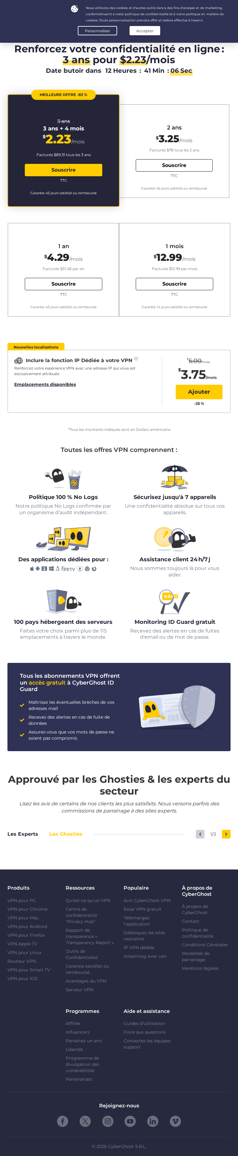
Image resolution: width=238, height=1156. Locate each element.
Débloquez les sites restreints (144, 936)
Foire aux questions (145, 1032)
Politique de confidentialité (197, 933)
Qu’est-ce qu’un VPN (88, 900)
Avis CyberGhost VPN (147, 900)
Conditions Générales (205, 945)
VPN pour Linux (24, 952)
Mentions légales (200, 968)
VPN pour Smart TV (28, 970)
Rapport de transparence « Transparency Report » (90, 936)
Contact (190, 921)
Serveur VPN (79, 989)
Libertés (74, 1049)
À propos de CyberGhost (195, 909)
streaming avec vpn (145, 956)
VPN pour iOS (22, 978)
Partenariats (79, 1079)
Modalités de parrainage (195, 956)
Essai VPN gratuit (142, 909)
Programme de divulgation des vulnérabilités (82, 1064)
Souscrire (63, 170)
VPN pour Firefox (26, 935)
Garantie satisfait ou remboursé (87, 969)
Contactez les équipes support (147, 1044)
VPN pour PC (21, 900)
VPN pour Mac (23, 918)
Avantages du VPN (86, 981)
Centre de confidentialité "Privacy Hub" (81, 915)
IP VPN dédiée (139, 947)
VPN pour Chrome (27, 909)
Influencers (78, 1032)
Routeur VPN (21, 961)
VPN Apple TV (22, 944)
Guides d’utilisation (144, 1023)
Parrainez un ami (84, 1041)
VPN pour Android (27, 926)
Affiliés (73, 1023)
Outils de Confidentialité (82, 954)
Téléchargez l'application (137, 921)
